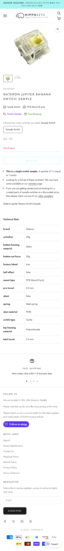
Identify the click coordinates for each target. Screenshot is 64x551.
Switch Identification (13, 445)
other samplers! (45, 196)
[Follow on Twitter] (13, 521)
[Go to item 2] (18, 77)
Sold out (32, 160)
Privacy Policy (10, 467)
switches (32, 183)
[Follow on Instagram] (22, 521)
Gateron (9, 88)
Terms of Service (11, 473)
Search (6, 440)
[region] (32, 367)
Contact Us (8, 451)
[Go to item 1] (7, 78)
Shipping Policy (11, 456)
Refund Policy (10, 462)
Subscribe (15, 510)
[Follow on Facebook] (5, 521)
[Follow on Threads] (30, 521)
